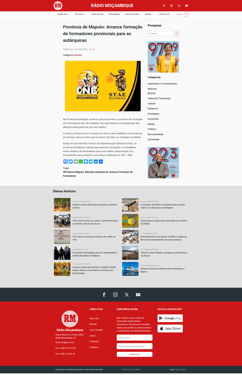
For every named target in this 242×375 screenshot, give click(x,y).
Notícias (79, 14)
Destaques (153, 113)
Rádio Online (97, 14)
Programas (114, 14)
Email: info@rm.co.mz (64, 342)
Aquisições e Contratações (162, 83)
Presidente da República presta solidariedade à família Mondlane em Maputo (94, 254)
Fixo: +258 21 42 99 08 (65, 348)
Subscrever (135, 354)
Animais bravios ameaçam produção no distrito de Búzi (94, 206)
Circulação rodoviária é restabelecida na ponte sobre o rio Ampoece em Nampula (163, 206)
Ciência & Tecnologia (159, 98)
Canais (92, 336)
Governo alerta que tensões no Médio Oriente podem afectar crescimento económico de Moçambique (94, 270)
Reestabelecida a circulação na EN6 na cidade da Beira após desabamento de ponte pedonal (164, 238)
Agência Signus (181, 369)
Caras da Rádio (132, 14)
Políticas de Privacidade (131, 369)
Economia (153, 118)
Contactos (164, 14)
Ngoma (148, 14)
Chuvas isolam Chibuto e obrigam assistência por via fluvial (164, 254)
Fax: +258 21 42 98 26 (65, 354)
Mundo (151, 124)
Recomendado (155, 134)
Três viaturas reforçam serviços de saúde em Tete (94, 238)
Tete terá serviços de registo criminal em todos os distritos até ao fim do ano (95, 222)
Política (152, 129)
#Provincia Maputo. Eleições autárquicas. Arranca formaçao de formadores (98, 173)
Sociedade (153, 139)
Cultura (151, 103)
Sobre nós (62, 14)
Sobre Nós (94, 318)
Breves (78, 55)
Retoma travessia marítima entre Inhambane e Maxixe (163, 270)
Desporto (153, 108)
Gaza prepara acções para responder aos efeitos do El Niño (164, 222)
